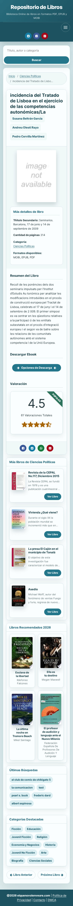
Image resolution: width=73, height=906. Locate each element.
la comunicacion (22, 787)
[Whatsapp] (41, 448)
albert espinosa (21, 803)
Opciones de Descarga (36, 367)
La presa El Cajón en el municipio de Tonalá (43, 550)
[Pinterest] (44, 36)
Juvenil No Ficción (23, 852)
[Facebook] (36, 36)
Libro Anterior (22, 875)
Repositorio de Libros (36, 7)
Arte (43, 852)
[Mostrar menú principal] (65, 27)
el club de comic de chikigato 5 (31, 779)
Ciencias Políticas (30, 76)
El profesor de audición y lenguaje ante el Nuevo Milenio (51, 733)
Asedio (33, 589)
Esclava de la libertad (22, 674)
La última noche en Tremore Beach (22, 732)
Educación (34, 828)
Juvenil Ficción (21, 836)
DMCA (52, 900)
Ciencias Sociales (40, 860)
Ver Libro (52, 496)
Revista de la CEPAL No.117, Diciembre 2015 (43, 474)
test (41, 787)
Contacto (39, 900)
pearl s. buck (20, 795)
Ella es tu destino (50, 673)
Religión (42, 836)
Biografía (17, 860)
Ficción (16, 828)
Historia (50, 844)
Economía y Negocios (25, 844)
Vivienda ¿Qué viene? (43, 512)
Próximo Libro (50, 875)
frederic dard (42, 795)
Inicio (12, 76)
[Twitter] (28, 36)
